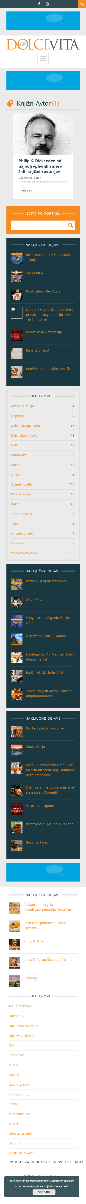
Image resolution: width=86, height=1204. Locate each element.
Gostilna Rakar (37, 842)
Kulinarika (19, 455)
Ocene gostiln (21, 484)
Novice (16, 474)
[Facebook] (39, 4)
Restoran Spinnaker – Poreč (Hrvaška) (45, 925)
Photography (21, 494)
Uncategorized (22, 533)
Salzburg (30, 978)
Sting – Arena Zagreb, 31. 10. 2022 (48, 620)
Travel (15, 523)
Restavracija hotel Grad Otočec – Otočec (49, 257)
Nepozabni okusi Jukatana (46, 636)
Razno (15, 504)
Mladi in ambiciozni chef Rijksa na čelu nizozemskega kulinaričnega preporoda (50, 770)
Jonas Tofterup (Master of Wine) (48, 959)
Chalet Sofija (35, 746)
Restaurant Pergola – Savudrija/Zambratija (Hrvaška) (47, 907)
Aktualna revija (22, 406)
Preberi (27, 190)
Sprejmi (44, 1192)
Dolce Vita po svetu (25, 425)
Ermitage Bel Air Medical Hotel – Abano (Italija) (50, 656)
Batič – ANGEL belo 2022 (44, 672)
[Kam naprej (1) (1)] (43, 29)
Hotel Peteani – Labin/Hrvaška (49, 368)
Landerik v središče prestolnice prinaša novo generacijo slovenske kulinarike (50, 314)
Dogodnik (18, 416)
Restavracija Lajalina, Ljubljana (49, 824)
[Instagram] (47, 4)
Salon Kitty (34, 599)
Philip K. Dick (34, 941)
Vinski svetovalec (24, 553)
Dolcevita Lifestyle (25, 435)
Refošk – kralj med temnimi (47, 581)
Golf (14, 445)
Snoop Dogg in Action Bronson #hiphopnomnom (49, 693)
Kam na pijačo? (37, 350)
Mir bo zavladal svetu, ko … (46, 728)
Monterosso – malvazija (44, 332)
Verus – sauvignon (40, 805)
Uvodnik (17, 543)
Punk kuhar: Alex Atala (43, 291)
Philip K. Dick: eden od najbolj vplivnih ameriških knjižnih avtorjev (40, 166)
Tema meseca (21, 514)
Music (15, 465)
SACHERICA (34, 273)
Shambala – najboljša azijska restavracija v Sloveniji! (50, 789)
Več (66, 1186)
